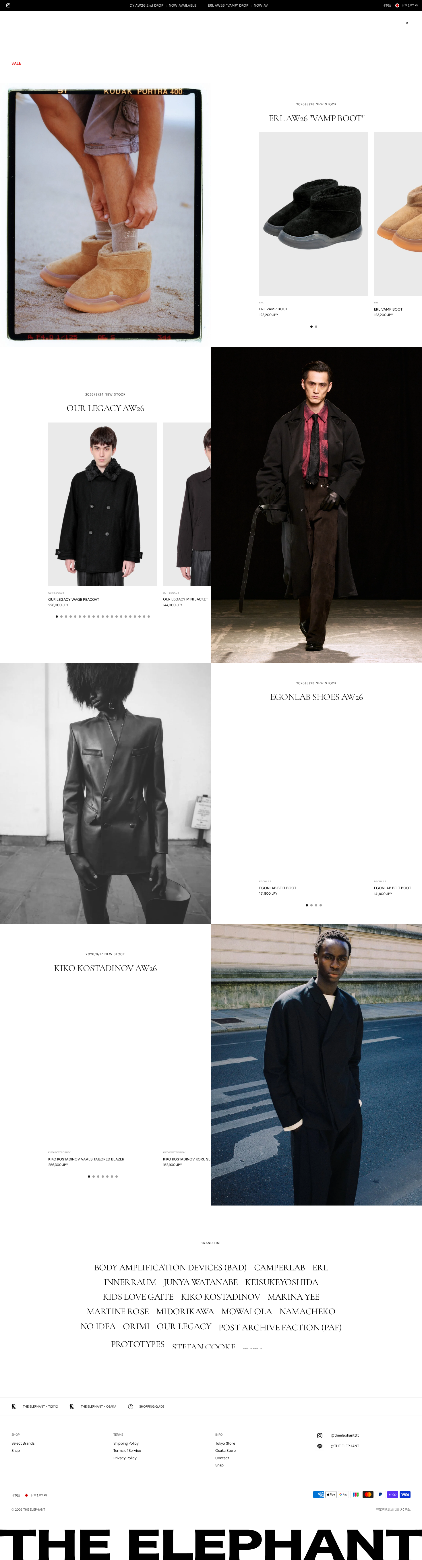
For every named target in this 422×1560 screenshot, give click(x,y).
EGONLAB (265, 881)
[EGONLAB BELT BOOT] (313, 793)
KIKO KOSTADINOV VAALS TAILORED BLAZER (86, 1159)
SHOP (15, 1434)
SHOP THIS (211, 45)
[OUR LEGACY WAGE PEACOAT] (102, 504)
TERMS (118, 1434)
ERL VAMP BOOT (273, 309)
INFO (218, 1434)
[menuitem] (32, 26)
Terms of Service (127, 1450)
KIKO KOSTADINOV (59, 1152)
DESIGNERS (22, 48)
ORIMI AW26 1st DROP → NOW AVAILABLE (188, 5)
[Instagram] (8, 5)
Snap (15, 1450)
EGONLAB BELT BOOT (277, 887)
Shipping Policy (126, 1443)
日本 (410, 5)
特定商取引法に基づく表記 (393, 1509)
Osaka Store (225, 1450)
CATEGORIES (24, 55)
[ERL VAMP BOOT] (313, 214)
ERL (261, 302)
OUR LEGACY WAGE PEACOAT (73, 599)
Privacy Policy (125, 1458)
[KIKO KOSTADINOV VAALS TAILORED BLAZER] (102, 1064)
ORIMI (16, 40)
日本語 (386, 5)
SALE (16, 63)
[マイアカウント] (384, 23)
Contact (222, 1458)
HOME (17, 25)
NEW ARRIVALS (25, 33)
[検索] (395, 23)
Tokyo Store (225, 1443)
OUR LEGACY (56, 592)
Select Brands (22, 1443)
